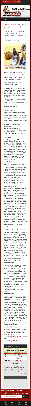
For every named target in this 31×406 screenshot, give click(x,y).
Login (12, 404)
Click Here (10, 334)
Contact (19, 404)
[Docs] (11, 11)
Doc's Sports (18, 360)
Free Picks (6, 24)
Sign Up (5, 404)
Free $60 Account (6, 1)
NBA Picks (13, 24)
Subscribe (25, 396)
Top (26, 404)
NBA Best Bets (17, 341)
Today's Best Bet (16, 1)
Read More (23, 373)
